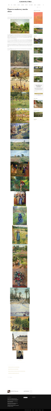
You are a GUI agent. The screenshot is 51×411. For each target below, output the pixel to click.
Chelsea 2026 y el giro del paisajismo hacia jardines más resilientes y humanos (13, 406)
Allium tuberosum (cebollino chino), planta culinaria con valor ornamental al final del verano (12, 399)
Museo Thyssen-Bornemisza (20, 360)
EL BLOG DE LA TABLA (25, 1)
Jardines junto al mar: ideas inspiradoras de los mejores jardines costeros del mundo (12, 403)
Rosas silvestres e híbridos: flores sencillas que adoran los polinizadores (12, 401)
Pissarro (20, 359)
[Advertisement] (19, 382)
